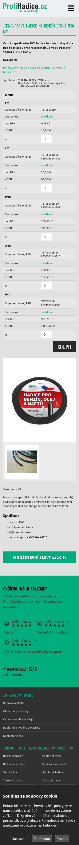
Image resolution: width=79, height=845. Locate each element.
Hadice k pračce (13, 756)
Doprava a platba (13, 703)
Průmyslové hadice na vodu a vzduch (26, 68)
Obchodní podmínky (15, 711)
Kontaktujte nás (13, 736)
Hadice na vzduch (14, 764)
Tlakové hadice (12, 780)
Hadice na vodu (52, 756)
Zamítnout (42, 838)
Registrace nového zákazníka (21, 727)
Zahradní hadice (52, 780)
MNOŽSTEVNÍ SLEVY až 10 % (39, 557)
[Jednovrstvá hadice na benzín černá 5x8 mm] (39, 400)
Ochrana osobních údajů (18, 719)
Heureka (14, 669)
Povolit (62, 838)
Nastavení (19, 838)
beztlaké (59, 68)
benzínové (9, 72)
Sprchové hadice (53, 772)
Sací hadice (10, 772)
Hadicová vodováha (54, 764)
